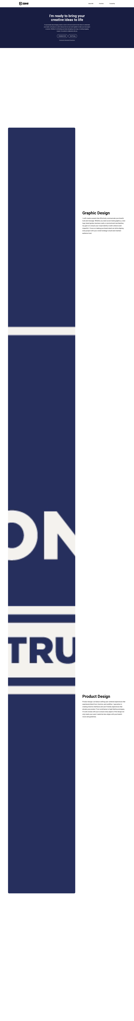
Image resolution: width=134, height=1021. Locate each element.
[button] (62, 36)
